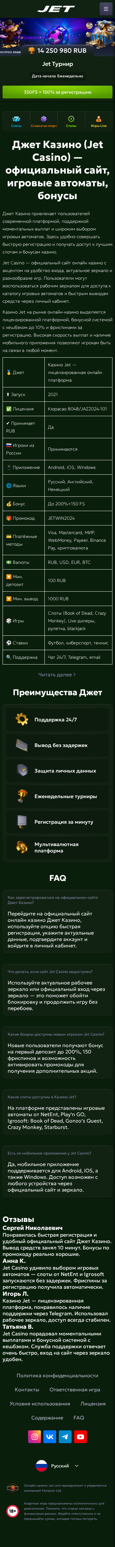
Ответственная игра (75, 1389)
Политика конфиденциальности (57, 1375)
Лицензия (93, 1403)
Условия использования (40, 1403)
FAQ (78, 1417)
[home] (57, 9)
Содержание (47, 1417)
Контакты (27, 1389)
